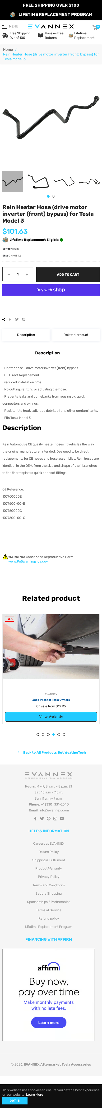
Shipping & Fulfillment (48, 860)
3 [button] (48, 734)
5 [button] (58, 734)
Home (8, 49)
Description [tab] (47, 353)
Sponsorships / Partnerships (48, 902)
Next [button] (96, 182)
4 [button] (53, 734)
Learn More (34, 1095)
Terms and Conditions (48, 885)
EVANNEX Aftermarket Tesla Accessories (57, 1064)
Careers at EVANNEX (48, 844)
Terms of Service (48, 910)
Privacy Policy (49, 877)
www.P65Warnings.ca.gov (28, 561)
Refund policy (48, 918)
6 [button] (64, 734)
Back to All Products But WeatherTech (54, 753)
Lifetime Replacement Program (48, 927)
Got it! (15, 1100)
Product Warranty (48, 868)
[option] (51, 669)
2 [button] (53, 196)
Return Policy (49, 852)
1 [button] (48, 196)
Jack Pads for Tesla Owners (51, 699)
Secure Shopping (49, 894)
